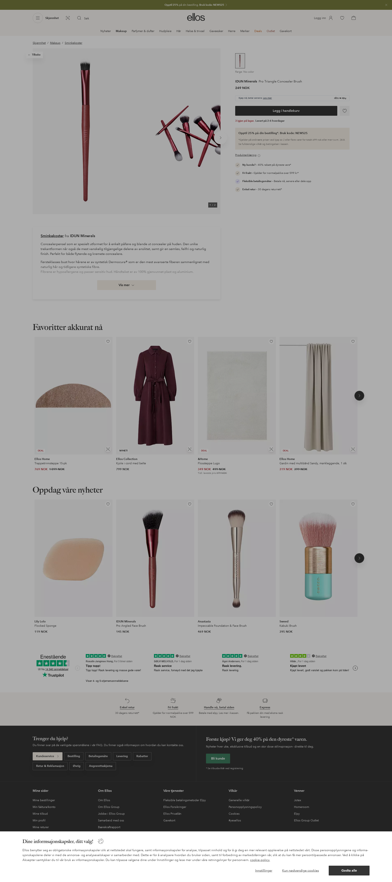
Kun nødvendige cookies (300, 870)
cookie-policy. (260, 860)
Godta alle (349, 870)
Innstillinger (263, 870)
